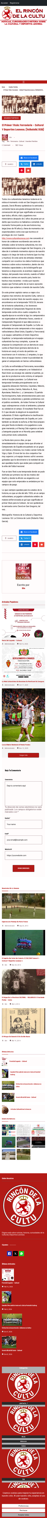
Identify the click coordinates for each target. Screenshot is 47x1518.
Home (3, 87)
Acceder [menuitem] (4, 3)
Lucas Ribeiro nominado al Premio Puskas (16, 745)
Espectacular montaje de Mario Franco (15, 922)
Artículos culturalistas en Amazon (21, 1109)
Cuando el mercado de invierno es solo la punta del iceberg (19, 1305)
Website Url (8, 849)
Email (7, 834)
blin (10, 137)
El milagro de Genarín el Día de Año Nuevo (16, 1036)
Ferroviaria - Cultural (17, 141)
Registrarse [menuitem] (14, 3)
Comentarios (9, 779)
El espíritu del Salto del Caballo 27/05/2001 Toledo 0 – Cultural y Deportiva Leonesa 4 (21, 959)
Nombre (7, 818)
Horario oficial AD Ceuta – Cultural (26, 1097)
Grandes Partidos (13, 87)
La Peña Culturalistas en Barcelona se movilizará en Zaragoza (23, 681)
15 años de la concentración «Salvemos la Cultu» (16, 1328)
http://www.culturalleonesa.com (15, 238)
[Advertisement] (23, 53)
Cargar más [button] (23, 755)
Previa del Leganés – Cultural (12, 640)
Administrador (10, 644)
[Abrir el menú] (23, 82)
